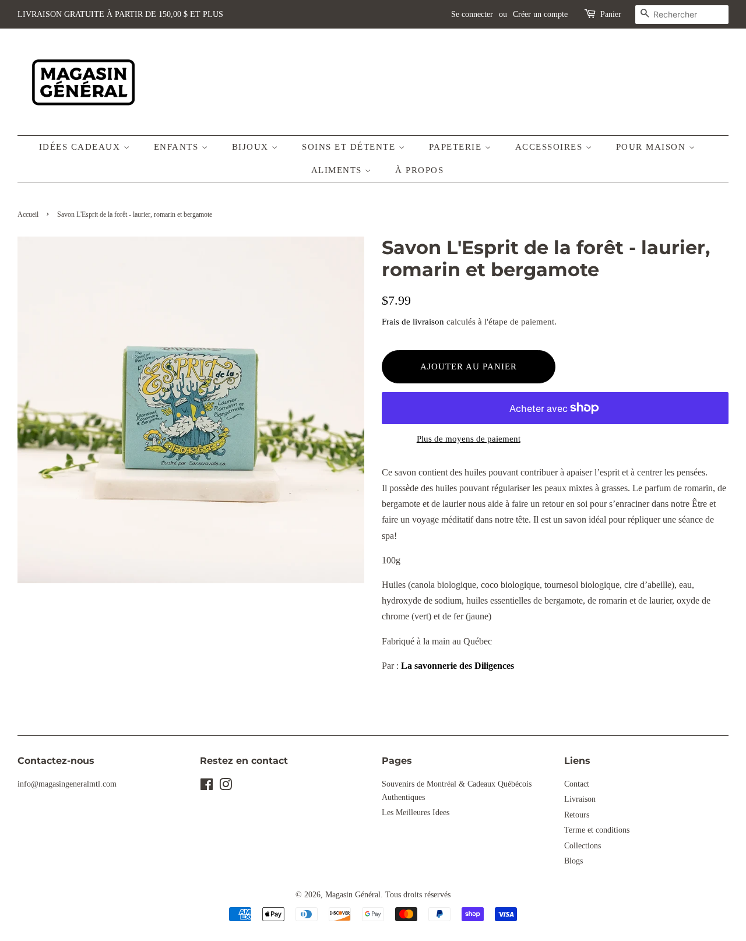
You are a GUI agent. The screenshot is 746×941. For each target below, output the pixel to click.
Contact (576, 784)
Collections (582, 845)
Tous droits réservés (418, 894)
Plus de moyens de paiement (468, 438)
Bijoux (252, 146)
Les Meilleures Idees (415, 812)
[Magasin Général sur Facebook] (206, 787)
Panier (610, 14)
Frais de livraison (413, 321)
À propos (419, 170)
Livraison (580, 799)
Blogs (573, 861)
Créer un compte (540, 14)
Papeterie (457, 146)
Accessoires (550, 146)
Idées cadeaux (81, 146)
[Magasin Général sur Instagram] (225, 787)
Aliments (338, 170)
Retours (576, 814)
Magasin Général (353, 894)
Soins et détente (350, 146)
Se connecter (472, 14)
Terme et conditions (596, 830)
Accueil (27, 214)
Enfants (178, 146)
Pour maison (652, 146)
